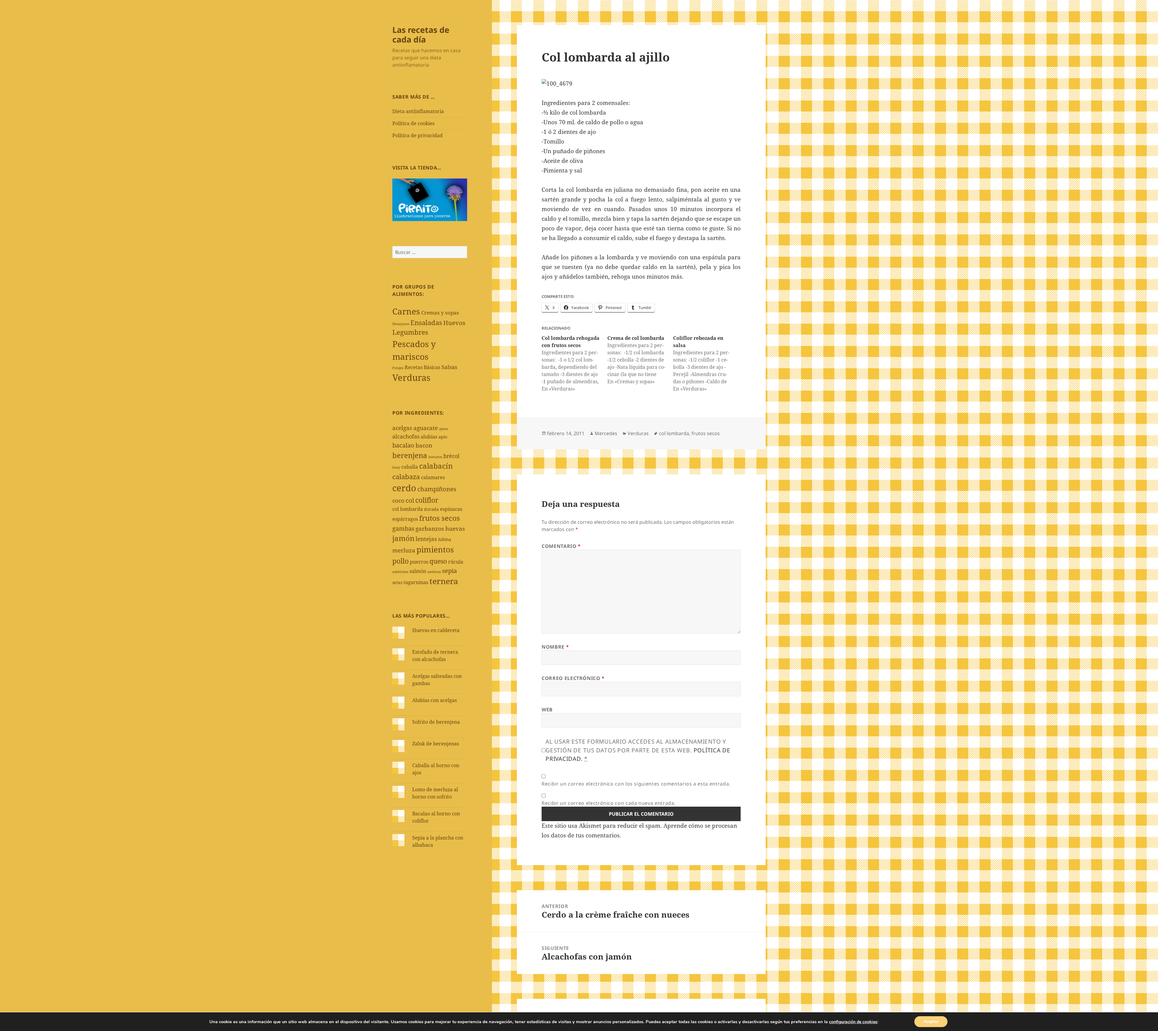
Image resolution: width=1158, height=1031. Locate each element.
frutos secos (439, 518)
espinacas (451, 509)
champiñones (436, 489)
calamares (433, 477)
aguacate (425, 428)
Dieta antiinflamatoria (418, 111)
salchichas (400, 572)
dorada (431, 509)
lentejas (426, 539)
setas (397, 582)
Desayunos (400, 324)
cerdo (404, 488)
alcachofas (405, 436)
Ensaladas (426, 322)
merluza (403, 550)
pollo (400, 561)
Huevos (454, 323)
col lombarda (407, 509)
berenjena (409, 455)
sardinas (434, 572)
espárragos (405, 519)
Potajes (397, 368)
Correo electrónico (573, 678)
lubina (444, 539)
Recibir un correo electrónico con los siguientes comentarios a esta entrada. (636, 783)
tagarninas (415, 582)
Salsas (449, 367)
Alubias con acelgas (434, 700)
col (410, 500)
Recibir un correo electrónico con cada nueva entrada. (609, 803)
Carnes (406, 311)
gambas (403, 528)
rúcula (455, 561)
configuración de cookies (853, 1022)
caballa (409, 466)
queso (438, 561)
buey (396, 467)
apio (442, 437)
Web (547, 709)
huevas (455, 529)
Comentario (561, 546)
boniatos (435, 457)
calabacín (436, 466)
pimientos (435, 549)
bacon (424, 445)
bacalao (403, 445)
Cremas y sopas (440, 312)
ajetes (443, 429)
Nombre (555, 647)
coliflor (426, 500)
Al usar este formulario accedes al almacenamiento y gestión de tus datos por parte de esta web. (638, 750)
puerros (419, 561)
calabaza (406, 476)
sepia (449, 570)
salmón (418, 571)
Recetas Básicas (422, 367)
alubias (429, 436)
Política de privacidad (417, 135)
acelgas (402, 428)
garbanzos (430, 529)
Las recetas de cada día (420, 34)
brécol (451, 456)
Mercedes (606, 433)
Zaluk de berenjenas (435, 743)
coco (398, 500)
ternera (443, 581)
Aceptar (930, 1021)
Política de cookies (413, 123)
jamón (403, 538)
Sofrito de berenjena (436, 722)
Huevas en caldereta (436, 630)
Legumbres (410, 332)
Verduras (411, 378)
